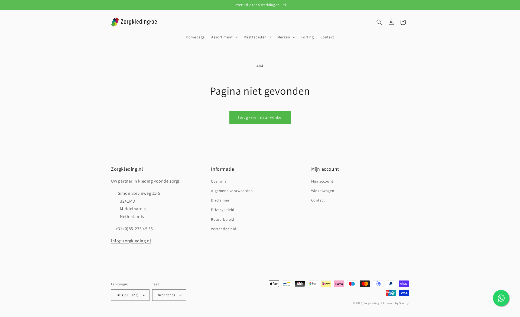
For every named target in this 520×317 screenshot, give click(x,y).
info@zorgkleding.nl (131, 241)
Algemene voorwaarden (232, 190)
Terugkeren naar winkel (260, 117)
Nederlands (166, 295)
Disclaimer (220, 200)
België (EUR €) (128, 295)
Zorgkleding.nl (373, 303)
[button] (224, 37)
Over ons (218, 181)
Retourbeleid (222, 219)
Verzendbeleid (223, 228)
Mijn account (322, 181)
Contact (318, 200)
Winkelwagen (322, 190)
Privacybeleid (222, 209)
